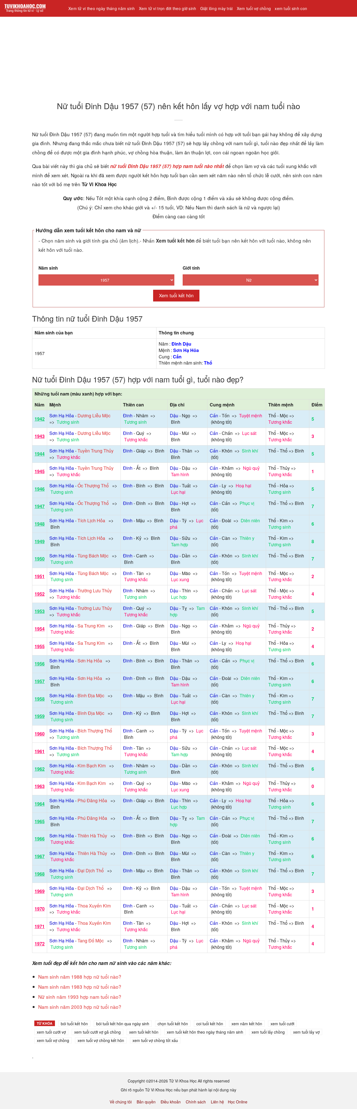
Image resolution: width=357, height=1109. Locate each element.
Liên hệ (217, 1102)
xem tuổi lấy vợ (306, 1032)
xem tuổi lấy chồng (268, 1032)
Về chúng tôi (121, 1102)
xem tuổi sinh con (291, 8)
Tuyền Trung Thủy (96, 450)
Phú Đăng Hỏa (92, 800)
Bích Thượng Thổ (95, 730)
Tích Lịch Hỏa (91, 520)
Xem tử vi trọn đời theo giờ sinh (167, 8)
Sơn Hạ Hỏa (90, 660)
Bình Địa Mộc (91, 695)
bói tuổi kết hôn (74, 1023)
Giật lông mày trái (216, 8)
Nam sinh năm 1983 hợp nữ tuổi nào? (79, 986)
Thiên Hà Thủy (92, 835)
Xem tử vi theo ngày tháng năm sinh (101, 8)
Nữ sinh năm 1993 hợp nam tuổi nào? (79, 996)
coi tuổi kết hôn (209, 1023)
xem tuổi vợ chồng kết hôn (101, 1040)
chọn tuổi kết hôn (173, 1023)
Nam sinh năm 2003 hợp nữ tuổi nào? (79, 1006)
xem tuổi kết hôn (143, 1032)
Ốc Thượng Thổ (93, 485)
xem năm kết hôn (246, 1023)
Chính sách (196, 1102)
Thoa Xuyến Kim (94, 905)
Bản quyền (146, 1102)
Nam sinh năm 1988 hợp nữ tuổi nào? (79, 976)
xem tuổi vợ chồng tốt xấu (155, 1040)
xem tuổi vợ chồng (53, 1040)
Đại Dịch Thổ (91, 870)
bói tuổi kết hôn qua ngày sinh (122, 1023)
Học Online (237, 1102)
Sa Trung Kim (91, 625)
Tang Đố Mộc (91, 940)
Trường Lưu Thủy (95, 590)
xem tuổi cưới (282, 1023)
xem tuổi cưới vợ (51, 1032)
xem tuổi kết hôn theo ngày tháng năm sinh (205, 1032)
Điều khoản (171, 1102)
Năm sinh (48, 268)
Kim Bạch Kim (92, 765)
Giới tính (191, 268)
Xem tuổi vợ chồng (254, 8)
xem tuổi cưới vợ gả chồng (97, 1032)
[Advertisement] (167, 55)
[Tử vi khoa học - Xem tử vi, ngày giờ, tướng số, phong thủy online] (32, 8)
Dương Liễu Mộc (94, 415)
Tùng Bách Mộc (93, 555)
